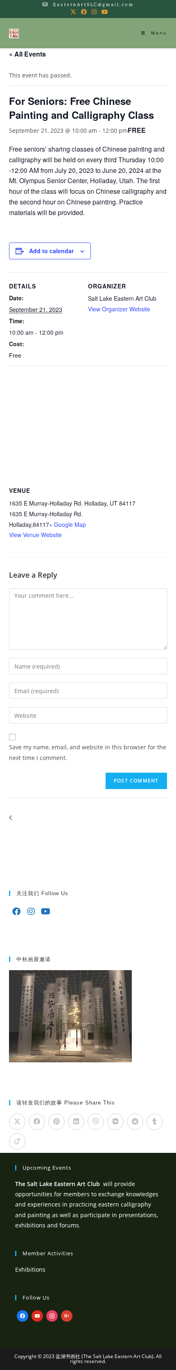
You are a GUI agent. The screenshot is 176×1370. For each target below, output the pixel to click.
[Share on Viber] (96, 1122)
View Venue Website (35, 535)
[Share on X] (17, 1122)
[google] (66, 1315)
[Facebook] (16, 911)
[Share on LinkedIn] (76, 1122)
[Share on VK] (115, 1122)
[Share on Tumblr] (155, 1122)
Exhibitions (30, 1269)
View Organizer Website (119, 309)
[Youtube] (46, 911)
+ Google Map (67, 524)
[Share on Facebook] (37, 1122)
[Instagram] (31, 911)
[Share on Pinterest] (56, 1122)
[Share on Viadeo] (17, 1141)
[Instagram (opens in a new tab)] (94, 12)
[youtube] (37, 1315)
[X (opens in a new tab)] (73, 12)
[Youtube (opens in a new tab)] (103, 12)
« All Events (27, 54)
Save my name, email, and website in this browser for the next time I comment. (87, 752)
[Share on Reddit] (135, 1122)
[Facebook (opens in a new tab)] (84, 12)
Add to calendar (51, 251)
